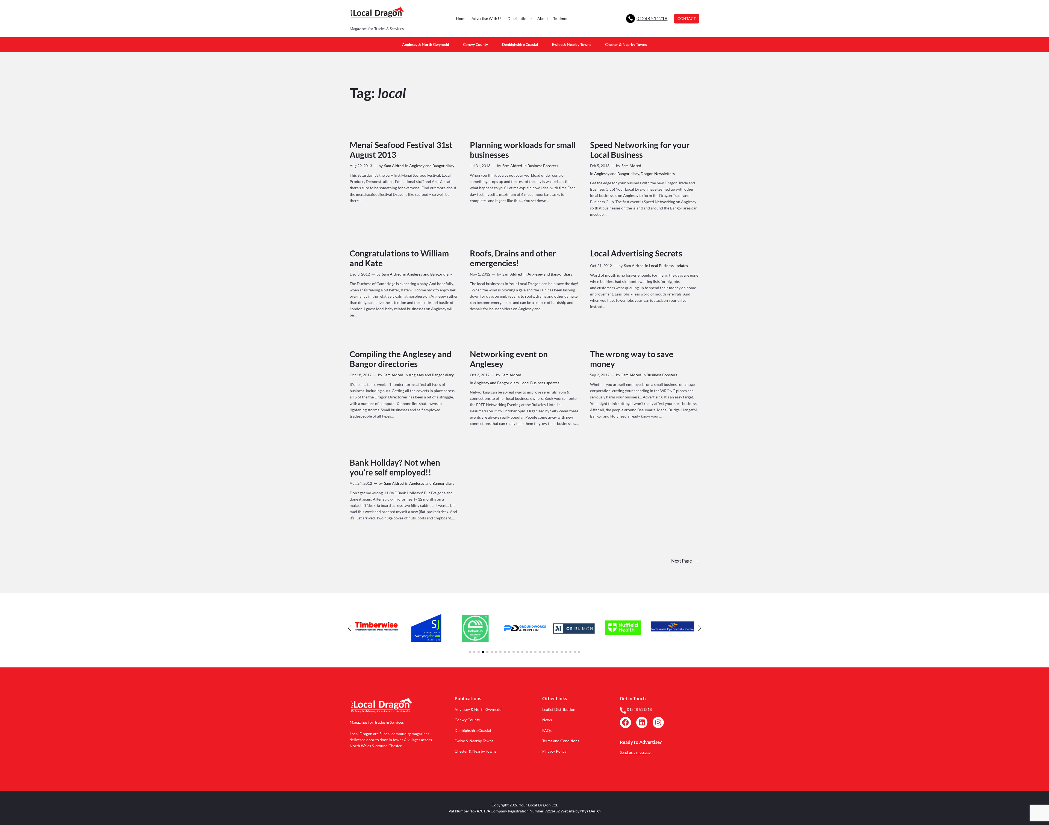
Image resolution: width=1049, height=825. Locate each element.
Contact (686, 18)
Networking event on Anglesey (509, 359)
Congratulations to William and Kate (399, 258)
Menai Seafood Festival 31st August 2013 (401, 149)
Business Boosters (543, 165)
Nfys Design (590, 811)
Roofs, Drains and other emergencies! (513, 258)
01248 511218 (652, 18)
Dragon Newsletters (658, 173)
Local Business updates (668, 265)
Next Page (685, 561)
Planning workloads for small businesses (523, 149)
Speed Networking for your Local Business (639, 149)
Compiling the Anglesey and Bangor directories (400, 359)
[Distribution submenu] (531, 18)
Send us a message (635, 752)
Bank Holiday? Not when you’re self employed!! (395, 467)
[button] (470, 652)
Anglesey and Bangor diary (431, 165)
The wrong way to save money (631, 359)
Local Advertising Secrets (636, 253)
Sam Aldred (394, 165)
